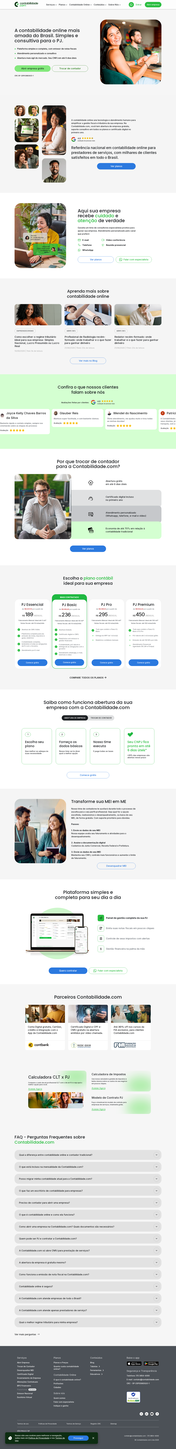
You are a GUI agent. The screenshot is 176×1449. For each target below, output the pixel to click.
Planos (62, 4)
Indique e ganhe (61, 1406)
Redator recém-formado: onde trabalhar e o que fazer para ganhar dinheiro (136, 340)
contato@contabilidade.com (135, 1436)
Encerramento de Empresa (29, 1378)
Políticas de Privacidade (47, 1424)
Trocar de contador (70, 68)
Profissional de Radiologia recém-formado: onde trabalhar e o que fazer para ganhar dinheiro (88, 340)
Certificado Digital (25, 1374)
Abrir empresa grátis (32, 68)
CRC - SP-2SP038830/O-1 (138, 1383)
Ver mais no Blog (88, 360)
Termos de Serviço (73, 1424)
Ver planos (116, 166)
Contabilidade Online (79, 4)
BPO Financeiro (24, 1386)
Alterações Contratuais (27, 1382)
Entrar (139, 4)
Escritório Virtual (24, 1397)
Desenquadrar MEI (116, 866)
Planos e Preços (61, 1362)
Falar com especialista (136, 259)
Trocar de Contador (26, 1366)
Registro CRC (96, 1424)
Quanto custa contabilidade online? (66, 1367)
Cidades (57, 1387)
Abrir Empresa (23, 1362)
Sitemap (113, 1424)
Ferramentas (95, 1370)
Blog (92, 1362)
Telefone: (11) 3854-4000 (138, 1376)
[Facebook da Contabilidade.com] (157, 1414)
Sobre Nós (113, 4)
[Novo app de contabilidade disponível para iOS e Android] (134, 1363)
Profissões (58, 1383)
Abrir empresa (153, 4)
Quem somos (59, 1398)
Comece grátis (32, 662)
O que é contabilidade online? (67, 1380)
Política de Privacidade (38, 1438)
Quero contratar (68, 970)
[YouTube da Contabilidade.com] (152, 1414)
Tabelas (94, 1366)
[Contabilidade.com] (26, 4)
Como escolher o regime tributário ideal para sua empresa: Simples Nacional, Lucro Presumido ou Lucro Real (37, 341)
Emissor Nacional (25, 1393)
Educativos (95, 1374)
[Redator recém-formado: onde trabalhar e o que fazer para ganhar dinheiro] (137, 314)
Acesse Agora (35, 1089)
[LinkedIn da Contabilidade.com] (146, 1414)
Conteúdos (99, 4)
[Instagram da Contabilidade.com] (141, 1414)
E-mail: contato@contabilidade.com (143, 1379)
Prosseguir (78, 1438)
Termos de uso (23, 1424)
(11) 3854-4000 (153, 1436)
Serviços (50, 4)
